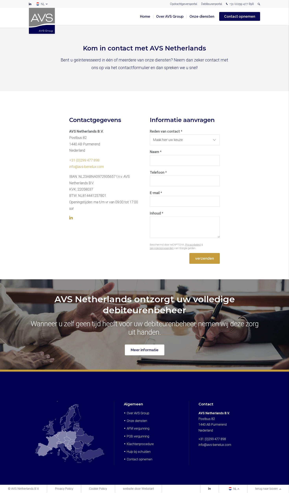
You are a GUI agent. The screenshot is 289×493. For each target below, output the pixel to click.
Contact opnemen (239, 16)
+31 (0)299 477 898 (241, 3)
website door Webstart (138, 488)
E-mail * (156, 193)
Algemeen (133, 404)
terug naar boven (267, 488)
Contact (206, 404)
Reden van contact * (166, 131)
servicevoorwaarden (162, 248)
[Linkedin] (209, 489)
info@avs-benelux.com (86, 167)
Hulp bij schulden (139, 452)
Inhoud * (156, 213)
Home (145, 16)
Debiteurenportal (211, 3)
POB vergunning (138, 436)
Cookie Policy (98, 488)
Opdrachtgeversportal (183, 3)
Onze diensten (202, 16)
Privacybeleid (193, 244)
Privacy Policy (64, 488)
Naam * (155, 152)
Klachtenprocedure (140, 444)
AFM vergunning (138, 428)
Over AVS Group (170, 16)
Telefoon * (158, 172)
